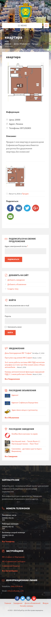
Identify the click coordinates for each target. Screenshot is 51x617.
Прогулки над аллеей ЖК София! (18, 357)
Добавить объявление (16, 284)
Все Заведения (11, 456)
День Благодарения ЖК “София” (18, 353)
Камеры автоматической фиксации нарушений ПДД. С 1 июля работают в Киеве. (24, 373)
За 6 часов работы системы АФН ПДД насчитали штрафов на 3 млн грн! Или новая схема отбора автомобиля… (25, 364)
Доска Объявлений (22, 44)
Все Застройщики (10, 571)
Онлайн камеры (26, 606)
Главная (8, 44)
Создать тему (12, 289)
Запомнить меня (14, 327)
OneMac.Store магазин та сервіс (25, 434)
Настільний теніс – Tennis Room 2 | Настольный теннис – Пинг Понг (26, 442)
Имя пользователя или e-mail (17, 305)
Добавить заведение (16, 280)
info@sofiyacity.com (15, 591)
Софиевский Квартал (11, 566)
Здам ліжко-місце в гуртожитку (25, 410)
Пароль (8, 316)
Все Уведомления (12, 379)
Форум (45, 603)
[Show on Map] (46, 25)
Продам (35, 44)
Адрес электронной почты (16, 246)
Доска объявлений (32, 603)
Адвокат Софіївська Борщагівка (25, 402)
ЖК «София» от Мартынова (13, 557)
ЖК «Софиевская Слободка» (13, 561)
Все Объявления (12, 417)
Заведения (17, 603)
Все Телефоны (8, 541)
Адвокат (15, 395)
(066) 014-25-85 (17, 586)
